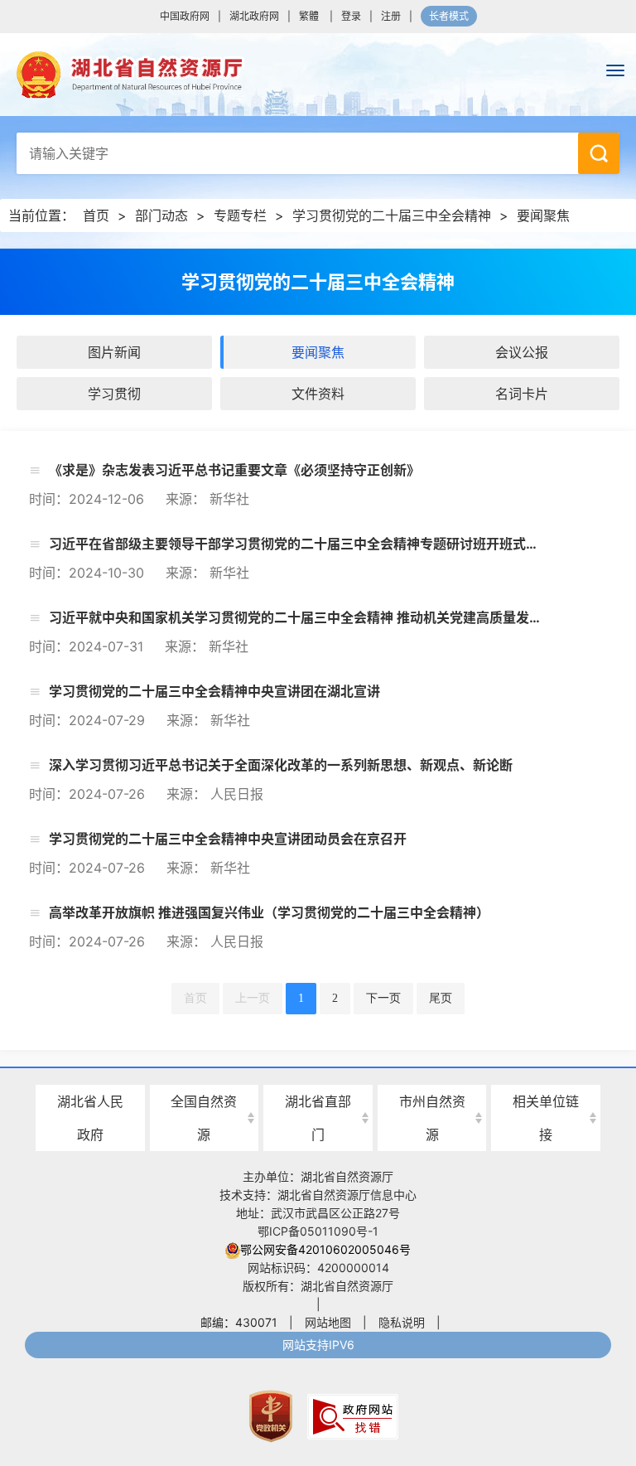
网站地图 (328, 1322)
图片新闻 (114, 352)
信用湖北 (546, 1070)
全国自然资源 (204, 1118)
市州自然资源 (432, 1118)
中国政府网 (185, 16)
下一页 (383, 998)
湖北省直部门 (318, 1118)
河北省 (203, 1072)
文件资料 (318, 393)
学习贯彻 (114, 393)
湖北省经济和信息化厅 (318, 1072)
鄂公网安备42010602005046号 (325, 1249)
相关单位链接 (546, 1118)
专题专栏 (240, 215)
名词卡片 (521, 393)
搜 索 (598, 153)
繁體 (309, 16)
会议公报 (521, 352)
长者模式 (449, 16)
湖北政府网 (254, 16)
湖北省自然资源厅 (318, 74)
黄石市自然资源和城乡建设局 (432, 1072)
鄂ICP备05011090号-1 (318, 1231)
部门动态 (161, 215)
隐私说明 (401, 1322)
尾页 (440, 998)
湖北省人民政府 (90, 1118)
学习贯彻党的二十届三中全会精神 (391, 215)
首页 (96, 215)
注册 (391, 16)
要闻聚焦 (543, 215)
